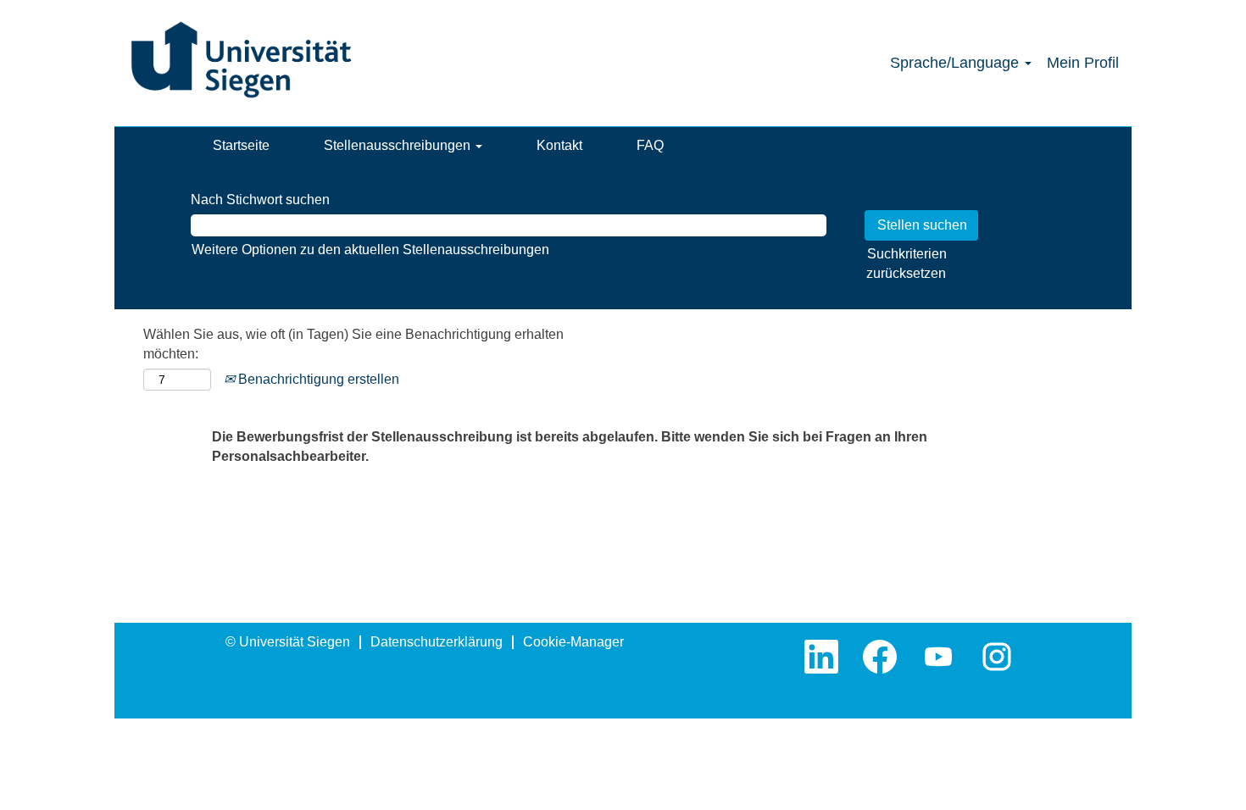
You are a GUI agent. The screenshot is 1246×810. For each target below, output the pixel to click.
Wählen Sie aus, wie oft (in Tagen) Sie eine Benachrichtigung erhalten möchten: (353, 344)
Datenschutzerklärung (436, 642)
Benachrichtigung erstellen (317, 379)
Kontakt (559, 145)
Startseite (241, 145)
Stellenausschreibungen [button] (399, 145)
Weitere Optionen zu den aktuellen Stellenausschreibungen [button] (370, 249)
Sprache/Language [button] (956, 62)
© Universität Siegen (287, 642)
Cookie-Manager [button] (573, 642)
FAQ (650, 145)
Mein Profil (1083, 62)
